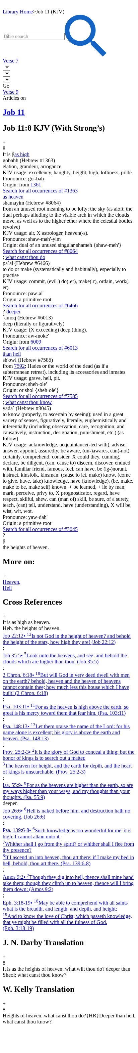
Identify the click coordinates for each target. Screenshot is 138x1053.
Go (6, 86)
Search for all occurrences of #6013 (40, 348)
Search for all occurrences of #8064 (40, 251)
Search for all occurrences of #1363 (40, 190)
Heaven (11, 582)
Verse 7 (10, 60)
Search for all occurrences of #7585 (40, 396)
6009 (35, 342)
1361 (35, 184)
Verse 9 (10, 92)
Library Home (18, 11)
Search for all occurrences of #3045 (40, 529)
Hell (7, 588)
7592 (19, 366)
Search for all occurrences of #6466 (40, 305)
